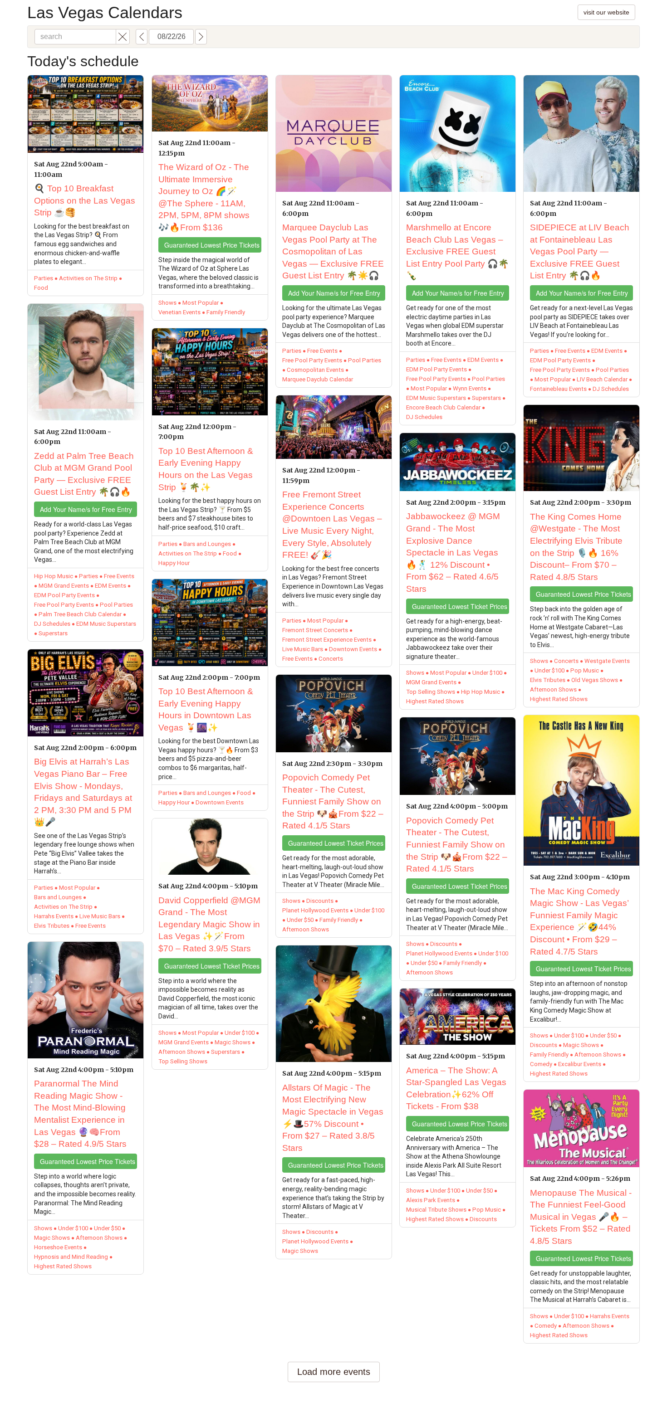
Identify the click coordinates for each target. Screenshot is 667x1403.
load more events (333, 1372)
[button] (123, 36)
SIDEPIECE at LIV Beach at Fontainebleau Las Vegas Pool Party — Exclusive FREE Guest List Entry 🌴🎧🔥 (579, 251)
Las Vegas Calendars (104, 12)
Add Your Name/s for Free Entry (86, 509)
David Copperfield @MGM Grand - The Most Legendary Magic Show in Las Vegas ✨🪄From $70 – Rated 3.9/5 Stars (209, 924)
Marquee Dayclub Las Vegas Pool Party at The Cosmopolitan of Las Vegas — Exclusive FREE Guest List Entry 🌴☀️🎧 (333, 251)
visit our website (606, 12)
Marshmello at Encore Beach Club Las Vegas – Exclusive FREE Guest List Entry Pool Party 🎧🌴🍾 (457, 251)
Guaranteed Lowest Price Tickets (87, 1161)
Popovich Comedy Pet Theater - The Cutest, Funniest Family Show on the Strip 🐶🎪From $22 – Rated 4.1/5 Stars (332, 801)
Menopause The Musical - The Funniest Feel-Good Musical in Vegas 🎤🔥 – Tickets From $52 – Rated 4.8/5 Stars (581, 1217)
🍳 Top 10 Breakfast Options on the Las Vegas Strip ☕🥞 (84, 200)
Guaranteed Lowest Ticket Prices (212, 965)
